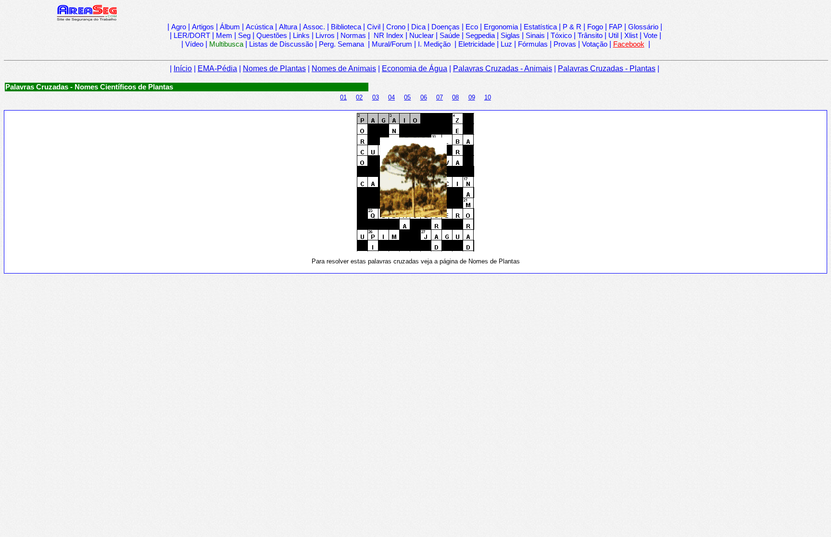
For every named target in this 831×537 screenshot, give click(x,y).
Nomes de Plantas (274, 68)
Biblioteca (346, 27)
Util (613, 35)
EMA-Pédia (217, 68)
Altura (288, 27)
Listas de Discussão (281, 44)
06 (423, 97)
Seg (244, 35)
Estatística (540, 27)
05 (407, 97)
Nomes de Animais (344, 68)
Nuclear (421, 35)
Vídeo (194, 44)
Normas (353, 35)
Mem (224, 35)
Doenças (445, 27)
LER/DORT (192, 35)
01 (343, 97)
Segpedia (480, 35)
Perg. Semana (342, 44)
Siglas (510, 35)
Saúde (450, 35)
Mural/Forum (392, 44)
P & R (572, 27)
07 (439, 97)
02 (359, 97)
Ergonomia (501, 27)
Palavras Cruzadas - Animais (502, 68)
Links (301, 35)
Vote (650, 35)
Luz (506, 44)
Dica (418, 27)
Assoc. (314, 27)
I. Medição (434, 44)
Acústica (259, 27)
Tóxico (561, 35)
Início (183, 68)
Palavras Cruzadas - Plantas (606, 68)
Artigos (203, 27)
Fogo (595, 27)
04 (391, 97)
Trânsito (590, 35)
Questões (271, 35)
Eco (472, 27)
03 (375, 97)
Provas (565, 44)
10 (487, 97)
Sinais (535, 35)
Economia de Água (414, 68)
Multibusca (226, 44)
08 (455, 97)
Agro (178, 27)
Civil (373, 27)
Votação (594, 44)
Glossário (643, 27)
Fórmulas (533, 44)
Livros (325, 35)
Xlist (631, 35)
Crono (395, 27)
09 (471, 97)
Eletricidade (476, 44)
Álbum (230, 27)
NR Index (387, 35)
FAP (615, 27)
